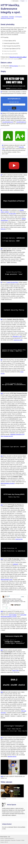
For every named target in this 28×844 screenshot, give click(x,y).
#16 (2, 692)
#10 (2, 393)
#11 (2, 456)
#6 (1, 248)
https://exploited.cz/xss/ (6, 579)
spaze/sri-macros (12, 756)
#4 (1, 175)
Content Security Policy (12, 282)
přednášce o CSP (17, 336)
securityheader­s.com (8, 122)
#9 (1, 359)
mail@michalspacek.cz (9, 838)
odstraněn (15, 564)
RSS (6, 842)
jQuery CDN (15, 670)
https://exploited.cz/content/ (7, 483)
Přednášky (11, 16)
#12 (2, 505)
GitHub (22, 840)
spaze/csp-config (18, 340)
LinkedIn (2, 840)
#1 (1, 91)
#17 (2, 737)
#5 (1, 210)
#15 (2, 650)
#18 (2, 776)
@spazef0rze (7, 840)
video (10, 67)
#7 (1, 282)
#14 (2, 611)
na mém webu (12, 213)
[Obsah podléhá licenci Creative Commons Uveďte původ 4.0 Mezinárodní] (9, 836)
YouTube (4, 798)
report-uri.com (18, 539)
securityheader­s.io (21, 122)
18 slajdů (7, 67)
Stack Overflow (13, 614)
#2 (1, 113)
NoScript (3, 229)
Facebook (18, 840)
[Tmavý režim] (26, 1)
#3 (2, 145)
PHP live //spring (13, 65)
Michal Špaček (5, 16)
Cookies (2, 842)
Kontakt (2, 838)
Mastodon (13, 840)
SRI (4, 692)
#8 (1, 319)
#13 (2, 559)
